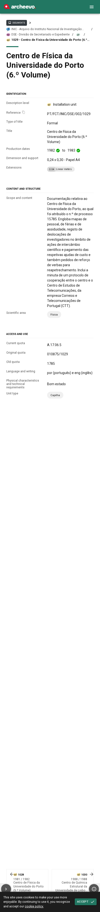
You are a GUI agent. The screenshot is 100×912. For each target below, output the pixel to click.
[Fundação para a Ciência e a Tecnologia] (20, 8)
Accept (82, 901)
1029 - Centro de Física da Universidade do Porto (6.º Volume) (49, 40)
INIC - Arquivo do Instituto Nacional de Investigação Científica (46, 29)
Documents (16, 22)
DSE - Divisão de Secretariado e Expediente (40, 34)
